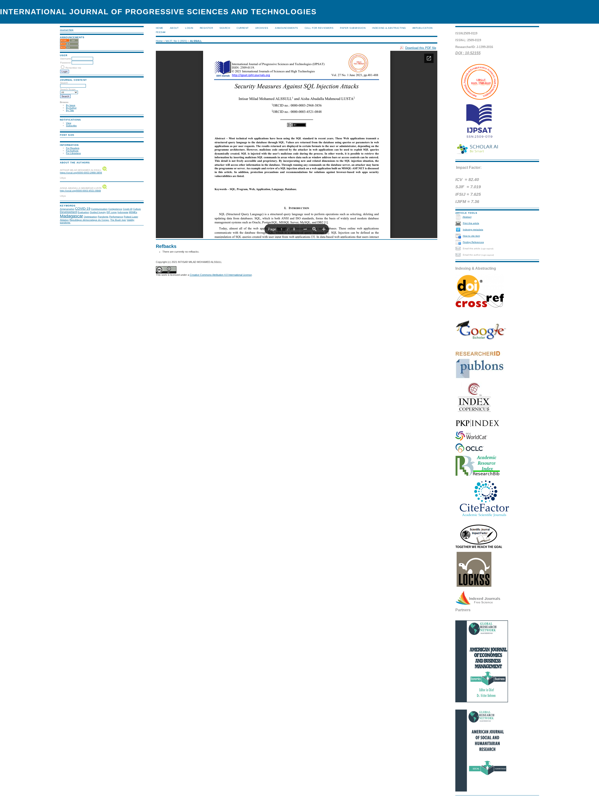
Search (224, 28)
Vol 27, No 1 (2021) (176, 41)
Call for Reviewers (319, 28)
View (68, 123)
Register (206, 28)
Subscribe (71, 125)
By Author (71, 108)
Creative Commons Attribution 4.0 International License (221, 274)
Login (189, 28)
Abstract (467, 217)
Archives (261, 28)
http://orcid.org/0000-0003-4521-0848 (80, 190)
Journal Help (66, 30)
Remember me (73, 67)
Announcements (286, 28)
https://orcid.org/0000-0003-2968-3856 (81, 172)
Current (243, 28)
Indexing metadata (473, 229)
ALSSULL (196, 41)
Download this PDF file (420, 48)
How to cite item (471, 236)
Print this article (471, 223)
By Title (70, 110)
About (174, 28)
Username (65, 58)
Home (159, 28)
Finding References (473, 242)
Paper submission (352, 28)
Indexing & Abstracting (389, 28)
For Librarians (73, 153)
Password (65, 62)
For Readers (72, 148)
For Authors (72, 150)
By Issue (70, 105)
